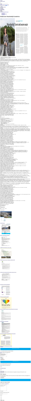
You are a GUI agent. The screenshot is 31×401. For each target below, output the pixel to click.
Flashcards (4, 368)
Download (1, 346)
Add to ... (2, 11)
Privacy (1, 372)
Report (1, 371)
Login (1, 4)
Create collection (2, 359)
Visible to (1, 357)
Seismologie (3, 14)
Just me (2, 358)
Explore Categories (2, 1)
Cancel (1, 400)
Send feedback (2, 377)
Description (3, 354)
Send (3, 400)
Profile (1, 10)
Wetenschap (3, 13)
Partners (3, 371)
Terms (3, 372)
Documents (1, 368)
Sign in (1, 352)
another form (7, 383)
